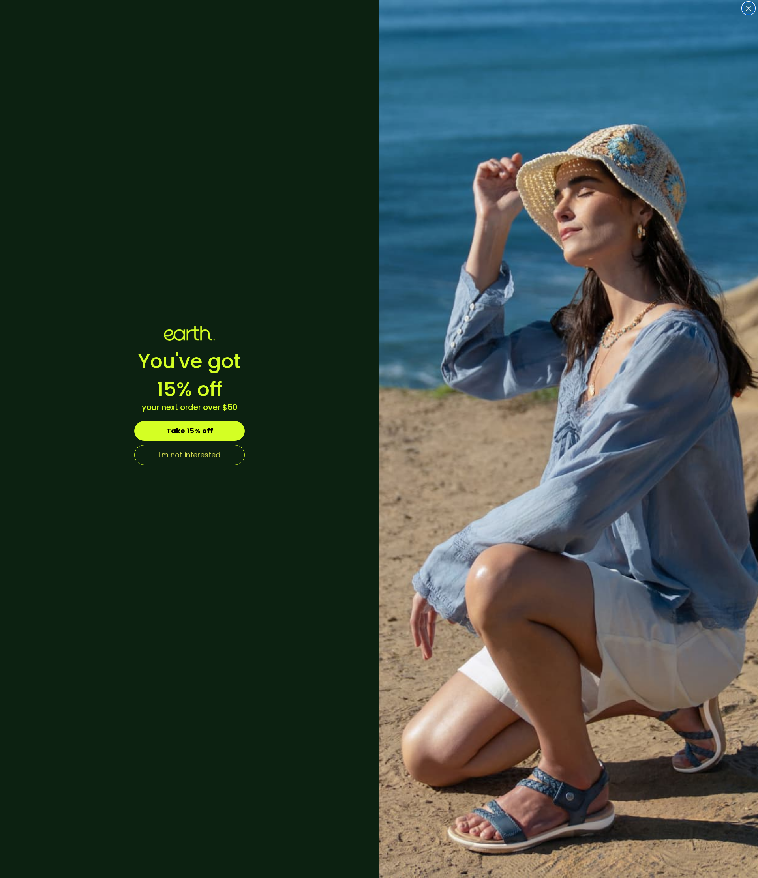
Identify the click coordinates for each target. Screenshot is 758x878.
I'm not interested (189, 455)
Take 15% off (189, 431)
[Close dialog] (748, 8)
